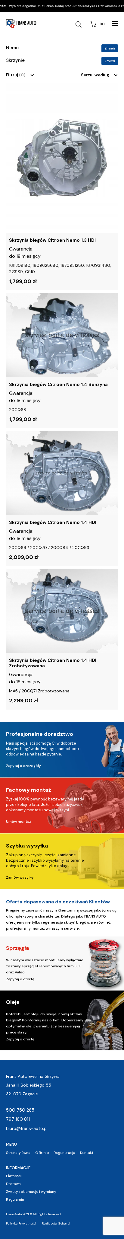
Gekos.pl (64, 1223)
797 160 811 (18, 1119)
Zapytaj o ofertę (20, 979)
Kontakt (86, 1152)
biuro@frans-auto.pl (27, 1129)
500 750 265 (20, 1110)
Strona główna (18, 1152)
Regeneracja (64, 1152)
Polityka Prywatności (21, 1223)
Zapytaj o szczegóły (23, 765)
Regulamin (15, 1199)
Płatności (14, 1176)
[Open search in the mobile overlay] (79, 24)
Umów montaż (18, 821)
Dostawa (13, 1183)
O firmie (42, 1152)
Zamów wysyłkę (19, 877)
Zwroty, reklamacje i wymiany (31, 1191)
